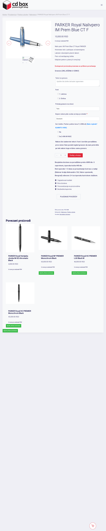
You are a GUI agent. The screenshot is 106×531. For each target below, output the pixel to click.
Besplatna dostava (65, 214)
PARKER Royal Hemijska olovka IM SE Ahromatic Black (18, 258)
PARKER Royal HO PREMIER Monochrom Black (19, 312)
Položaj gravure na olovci (64, 104)
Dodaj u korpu (75, 155)
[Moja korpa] (92, 526)
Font (57, 90)
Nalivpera (63, 212)
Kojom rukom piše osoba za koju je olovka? (71, 114)
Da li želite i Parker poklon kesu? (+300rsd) (76, 126)
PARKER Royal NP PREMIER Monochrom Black (52, 257)
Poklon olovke (71, 212)
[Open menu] (102, 5)
